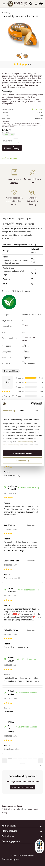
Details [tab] (23, 411)
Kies (17, 859)
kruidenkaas (23, 809)
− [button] (17, 142)
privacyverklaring (11, 445)
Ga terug (7, 13)
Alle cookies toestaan (22, 453)
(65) (29, 64)
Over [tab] (37, 411)
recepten (14, 182)
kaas (33, 182)
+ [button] (17, 140)
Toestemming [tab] (9, 411)
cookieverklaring (25, 442)
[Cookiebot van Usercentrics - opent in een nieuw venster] (31, 403)
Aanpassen (21, 461)
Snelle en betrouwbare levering (32, 201)
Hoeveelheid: (7, 141)
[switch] (39, 851)
